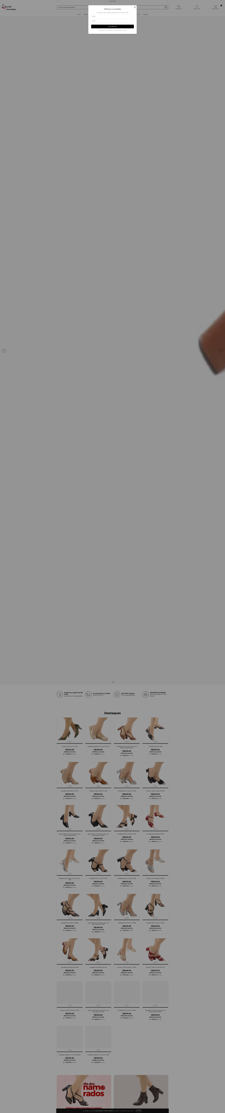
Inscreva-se (112, 26)
